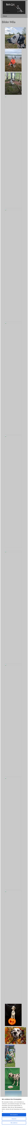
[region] (14, 1111)
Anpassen (14, 1118)
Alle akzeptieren (14, 1114)
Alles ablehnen (14, 1122)
